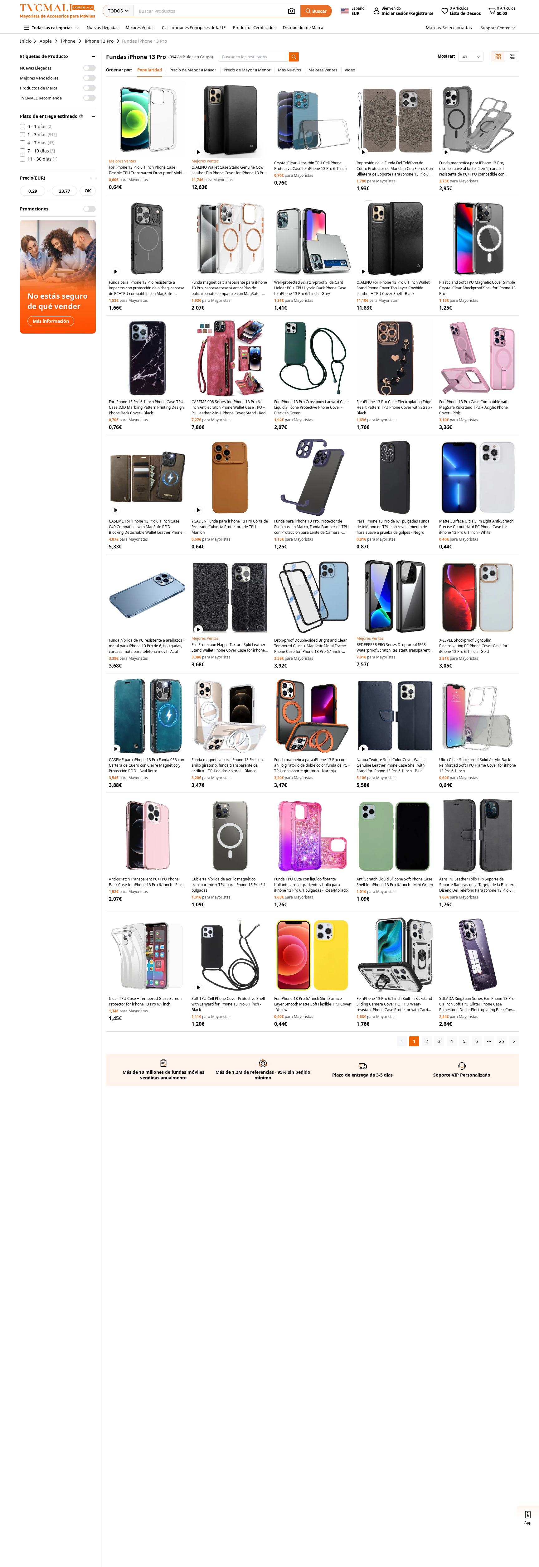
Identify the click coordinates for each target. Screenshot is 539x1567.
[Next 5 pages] (489, 1041)
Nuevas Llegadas (102, 27)
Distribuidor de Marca (303, 27)
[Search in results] (294, 57)
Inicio (26, 41)
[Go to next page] (514, 1041)
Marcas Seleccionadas (449, 28)
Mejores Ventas (140, 27)
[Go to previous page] (402, 1041)
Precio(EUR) (32, 178)
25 (501, 1041)
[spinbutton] (32, 190)
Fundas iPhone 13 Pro (144, 41)
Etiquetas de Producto (44, 56)
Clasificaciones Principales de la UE (194, 27)
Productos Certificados (254, 27)
